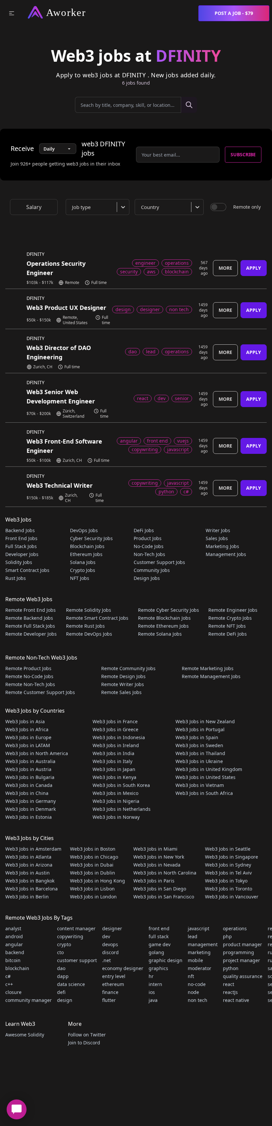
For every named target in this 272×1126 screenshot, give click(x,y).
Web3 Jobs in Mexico (115, 793)
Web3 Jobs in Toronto (228, 888)
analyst (13, 928)
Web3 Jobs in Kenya (114, 777)
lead (192, 936)
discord (110, 952)
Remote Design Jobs (123, 676)
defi (61, 992)
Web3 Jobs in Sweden (199, 745)
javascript (198, 928)
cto (60, 952)
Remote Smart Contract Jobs (97, 618)
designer (112, 928)
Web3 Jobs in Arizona (28, 865)
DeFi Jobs (144, 530)
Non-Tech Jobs (149, 554)
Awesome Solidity (24, 1034)
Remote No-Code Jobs (29, 676)
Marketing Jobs (222, 546)
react (228, 984)
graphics (158, 968)
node (193, 992)
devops (110, 944)
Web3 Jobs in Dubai (91, 865)
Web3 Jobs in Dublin (92, 873)
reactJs (230, 992)
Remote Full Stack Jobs (30, 626)
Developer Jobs (21, 554)
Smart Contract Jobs (27, 570)
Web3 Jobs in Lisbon (92, 888)
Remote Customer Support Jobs (40, 692)
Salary (33, 207)
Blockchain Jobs (87, 546)
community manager (28, 1000)
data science (71, 984)
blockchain (17, 968)
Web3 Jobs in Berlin (27, 896)
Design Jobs (147, 578)
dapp (63, 976)
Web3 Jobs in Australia (30, 761)
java (153, 1000)
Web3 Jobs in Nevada (156, 865)
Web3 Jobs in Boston (92, 849)
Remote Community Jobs (128, 668)
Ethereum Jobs (86, 554)
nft (191, 976)
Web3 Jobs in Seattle (227, 849)
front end (159, 928)
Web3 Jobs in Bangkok (29, 881)
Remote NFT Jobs (227, 626)
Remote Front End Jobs (30, 610)
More (225, 268)
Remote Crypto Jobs (230, 618)
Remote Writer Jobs (122, 684)
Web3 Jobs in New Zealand (205, 721)
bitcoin (13, 960)
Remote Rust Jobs (85, 626)
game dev (159, 944)
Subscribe (243, 154)
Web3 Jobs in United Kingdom (208, 769)
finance (110, 992)
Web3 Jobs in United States (205, 777)
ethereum (113, 984)
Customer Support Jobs (159, 562)
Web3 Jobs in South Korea (121, 785)
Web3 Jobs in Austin (27, 873)
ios (152, 992)
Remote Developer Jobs (31, 634)
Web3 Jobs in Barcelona (31, 888)
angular (14, 944)
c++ (9, 984)
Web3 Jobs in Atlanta (28, 857)
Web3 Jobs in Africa (26, 729)
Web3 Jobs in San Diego (159, 888)
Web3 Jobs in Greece (115, 729)
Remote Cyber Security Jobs (168, 610)
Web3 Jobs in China (26, 793)
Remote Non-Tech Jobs (30, 684)
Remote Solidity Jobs (88, 610)
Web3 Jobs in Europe (28, 737)
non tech (197, 1000)
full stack (159, 936)
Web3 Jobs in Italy (112, 761)
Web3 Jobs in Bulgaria (29, 777)
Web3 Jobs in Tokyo (226, 881)
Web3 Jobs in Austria (28, 769)
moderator (199, 968)
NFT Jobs (79, 578)
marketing (199, 952)
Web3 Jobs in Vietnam (199, 785)
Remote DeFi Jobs (227, 634)
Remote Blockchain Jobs (164, 618)
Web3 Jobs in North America (36, 753)
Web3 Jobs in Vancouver (231, 896)
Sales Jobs (217, 538)
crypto (64, 944)
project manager (241, 960)
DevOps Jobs (84, 530)
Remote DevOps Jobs (89, 634)
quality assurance (242, 976)
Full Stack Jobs (21, 546)
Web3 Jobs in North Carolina (164, 873)
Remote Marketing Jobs (208, 668)
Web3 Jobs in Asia (25, 721)
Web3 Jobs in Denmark (30, 809)
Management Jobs (226, 554)
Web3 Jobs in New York (158, 857)
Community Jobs (152, 570)
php (227, 936)
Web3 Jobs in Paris (153, 881)
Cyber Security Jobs (91, 538)
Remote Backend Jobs (29, 618)
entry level (113, 976)
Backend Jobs (20, 530)
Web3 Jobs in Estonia (28, 817)
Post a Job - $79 (234, 13)
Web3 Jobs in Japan (114, 769)
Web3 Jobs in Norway (116, 817)
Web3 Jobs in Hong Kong (97, 881)
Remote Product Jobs (28, 668)
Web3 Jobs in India (113, 753)
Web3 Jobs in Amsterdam (33, 849)
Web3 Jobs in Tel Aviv (228, 873)
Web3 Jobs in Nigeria (116, 801)
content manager (76, 928)
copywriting (70, 936)
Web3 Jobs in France (115, 721)
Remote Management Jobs (211, 676)
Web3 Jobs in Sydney (228, 865)
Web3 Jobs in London (93, 896)
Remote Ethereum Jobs (163, 626)
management (203, 944)
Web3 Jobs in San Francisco (163, 896)
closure (13, 992)
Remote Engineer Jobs (232, 610)
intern (155, 984)
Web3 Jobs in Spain (196, 737)
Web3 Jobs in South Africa (204, 793)
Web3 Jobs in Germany (30, 801)
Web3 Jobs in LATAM (27, 745)
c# (8, 976)
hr (151, 976)
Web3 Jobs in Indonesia (119, 737)
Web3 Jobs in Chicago (94, 857)
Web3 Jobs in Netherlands (122, 809)
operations (235, 928)
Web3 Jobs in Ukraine (199, 761)
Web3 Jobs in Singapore (231, 857)
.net (106, 960)
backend (14, 952)
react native (236, 1000)
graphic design (165, 960)
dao (61, 968)
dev (106, 936)
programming (238, 952)
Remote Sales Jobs (121, 692)
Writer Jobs (218, 530)
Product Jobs (148, 538)
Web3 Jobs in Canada (28, 785)
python (230, 968)
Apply (253, 268)
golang (156, 952)
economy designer (122, 968)
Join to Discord (84, 1042)
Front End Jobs (21, 538)
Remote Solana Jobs (160, 634)
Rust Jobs (15, 578)
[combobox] (99, 207)
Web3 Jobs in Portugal (200, 729)
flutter (109, 1000)
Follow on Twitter (87, 1034)
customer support (77, 960)
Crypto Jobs (82, 570)
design (64, 1000)
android (14, 936)
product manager (242, 944)
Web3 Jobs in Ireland (116, 745)
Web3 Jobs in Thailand (200, 753)
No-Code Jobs (149, 546)
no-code (197, 984)
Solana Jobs (83, 562)
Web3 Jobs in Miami (155, 849)
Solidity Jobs (18, 562)
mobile (195, 960)
